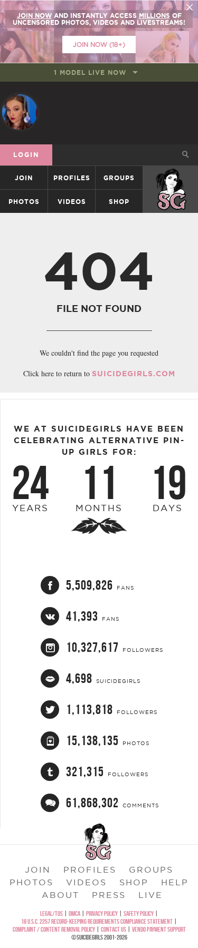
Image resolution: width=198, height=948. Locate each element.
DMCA (74, 913)
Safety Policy (139, 913)
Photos (24, 201)
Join (24, 177)
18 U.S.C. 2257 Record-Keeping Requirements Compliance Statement (97, 921)
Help (174, 882)
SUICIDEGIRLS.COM (133, 373)
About (60, 895)
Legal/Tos (51, 913)
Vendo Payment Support (159, 929)
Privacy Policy (102, 913)
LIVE (150, 895)
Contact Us (113, 929)
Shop (119, 201)
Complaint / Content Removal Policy (54, 929)
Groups (119, 177)
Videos (72, 201)
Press (109, 895)
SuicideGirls (171, 177)
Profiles (71, 177)
